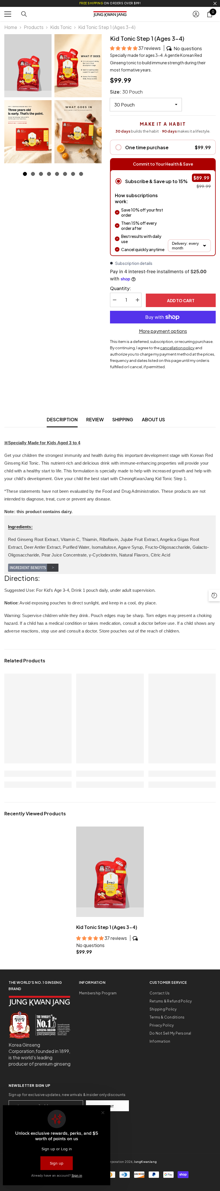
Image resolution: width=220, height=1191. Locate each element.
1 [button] (25, 174)
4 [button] (49, 174)
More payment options (163, 331)
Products (34, 27)
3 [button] (41, 174)
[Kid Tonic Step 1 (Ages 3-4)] (110, 872)
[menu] (7, 14)
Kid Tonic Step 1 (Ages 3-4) (106, 927)
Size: (126, 92)
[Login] (196, 14)
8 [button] (81, 174)
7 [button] (73, 174)
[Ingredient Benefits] (110, 568)
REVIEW (95, 419)
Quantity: (120, 288)
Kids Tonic (61, 27)
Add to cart (181, 300)
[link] (38, 774)
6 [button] (65, 174)
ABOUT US (153, 419)
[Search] (24, 14)
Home (10, 27)
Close (215, 3)
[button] (124, 48)
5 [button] (57, 174)
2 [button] (33, 174)
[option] (28, 98)
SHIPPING (122, 419)
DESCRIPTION (62, 419)
